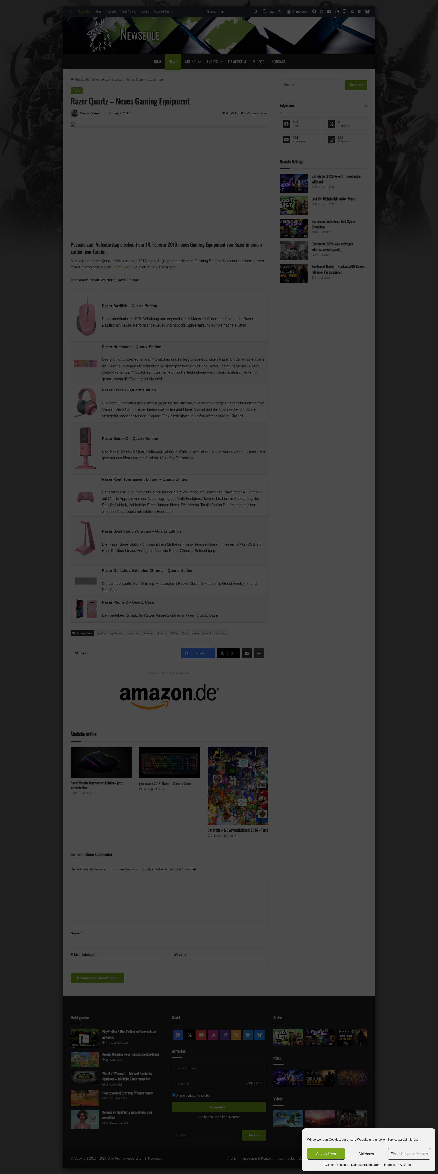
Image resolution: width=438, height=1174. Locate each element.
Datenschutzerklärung (366, 1165)
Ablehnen (366, 1154)
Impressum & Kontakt (398, 1165)
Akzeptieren (326, 1154)
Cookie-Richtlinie (337, 1165)
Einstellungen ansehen (409, 1154)
